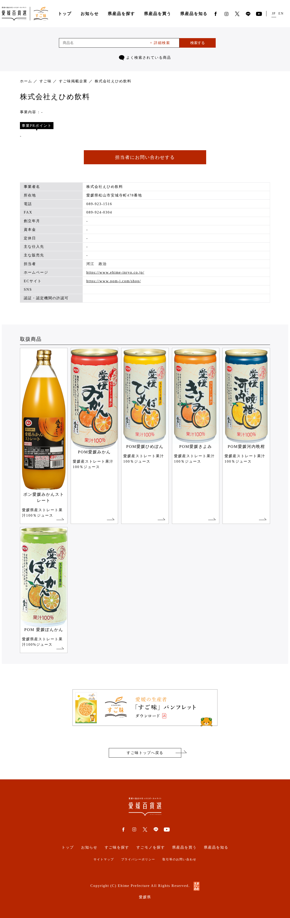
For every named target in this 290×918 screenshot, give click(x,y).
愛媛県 (145, 897)
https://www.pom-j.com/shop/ (113, 281)
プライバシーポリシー (138, 859)
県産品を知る (194, 13)
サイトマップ (104, 859)
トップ (65, 13)
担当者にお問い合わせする (145, 157)
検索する (197, 43)
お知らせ (90, 13)
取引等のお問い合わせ (179, 859)
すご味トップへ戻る (145, 753)
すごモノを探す (150, 847)
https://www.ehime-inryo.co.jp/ (115, 272)
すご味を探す (117, 847)
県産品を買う (157, 13)
